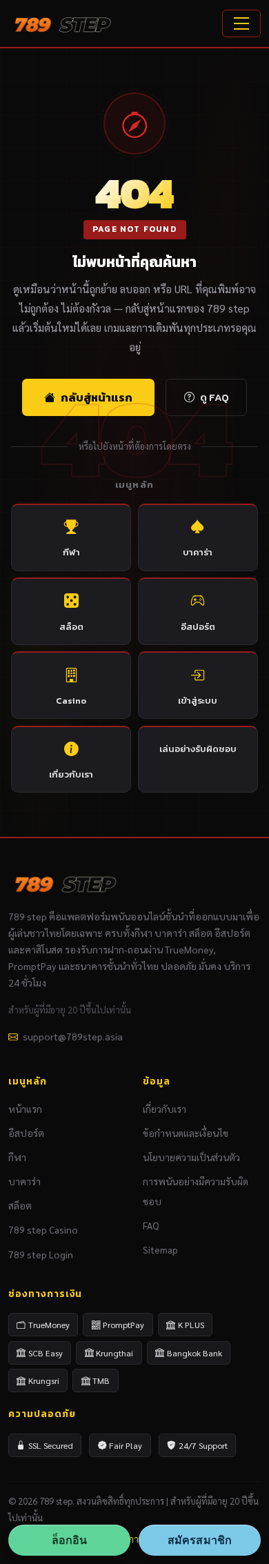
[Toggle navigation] (241, 23)
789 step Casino (43, 1229)
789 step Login (40, 1254)
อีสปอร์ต (198, 626)
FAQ (151, 1225)
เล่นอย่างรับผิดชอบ (198, 748)
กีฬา (71, 552)
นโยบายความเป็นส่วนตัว (191, 1157)
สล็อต (71, 626)
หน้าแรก (25, 1108)
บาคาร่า (197, 552)
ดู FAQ (214, 397)
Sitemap (160, 1249)
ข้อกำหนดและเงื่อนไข (185, 1133)
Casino (71, 700)
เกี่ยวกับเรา (71, 774)
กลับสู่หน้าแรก (96, 397)
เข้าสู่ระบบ (197, 700)
